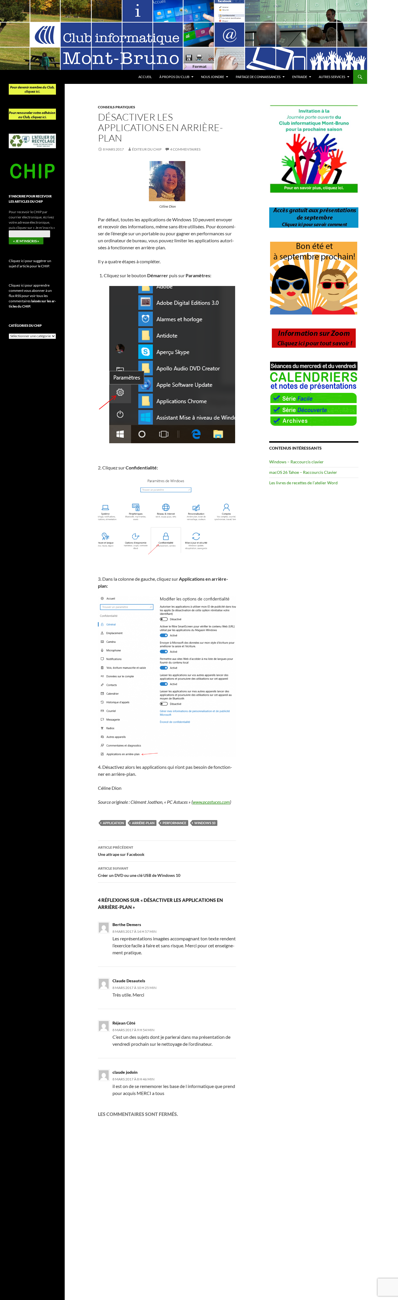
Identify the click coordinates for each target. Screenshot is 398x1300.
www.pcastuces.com (211, 802)
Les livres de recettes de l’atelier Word (303, 482)
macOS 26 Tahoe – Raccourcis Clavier (303, 472)
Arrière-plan (143, 823)
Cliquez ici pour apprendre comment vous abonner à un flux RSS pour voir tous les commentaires (32, 295)
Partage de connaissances (258, 77)
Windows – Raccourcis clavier (296, 461)
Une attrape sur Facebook (121, 851)
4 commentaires (185, 149)
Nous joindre (212, 77)
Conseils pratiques (116, 107)
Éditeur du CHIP (146, 149)
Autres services (332, 77)
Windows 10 (204, 823)
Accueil (145, 77)
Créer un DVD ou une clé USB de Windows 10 (139, 872)
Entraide (299, 77)
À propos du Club (174, 77)
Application (113, 823)
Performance (174, 823)
